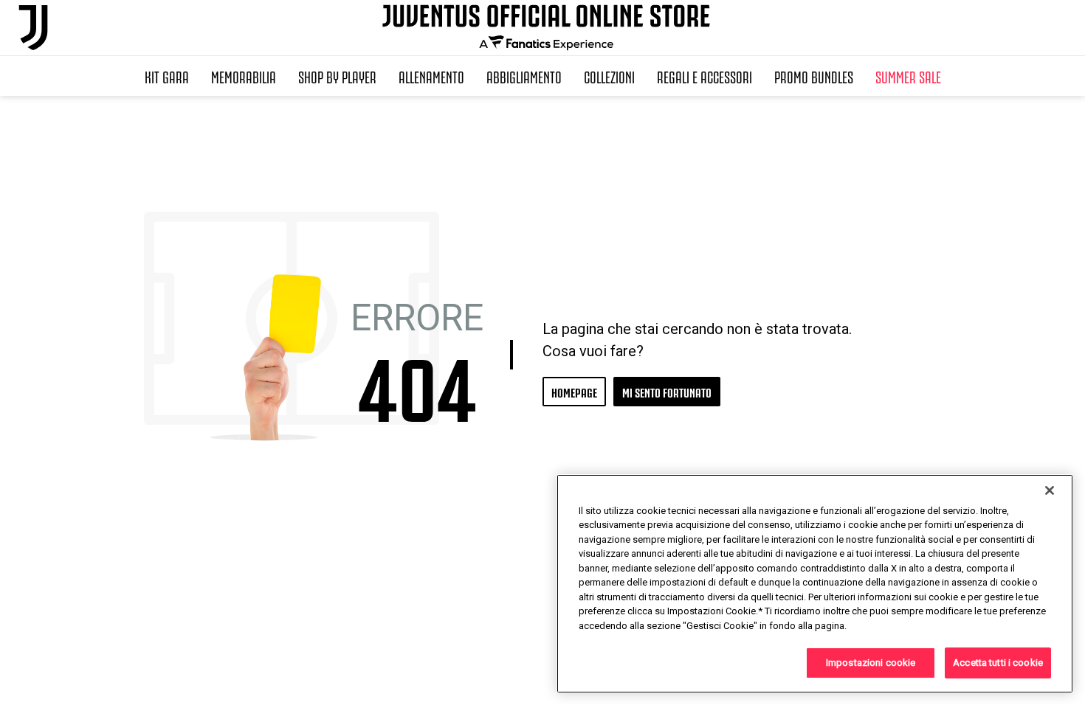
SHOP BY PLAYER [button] (337, 76)
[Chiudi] (1049, 490)
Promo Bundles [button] (813, 76)
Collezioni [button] (609, 76)
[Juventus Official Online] (33, 27)
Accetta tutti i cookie (998, 662)
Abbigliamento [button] (524, 76)
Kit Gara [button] (167, 76)
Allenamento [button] (431, 76)
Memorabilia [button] (243, 76)
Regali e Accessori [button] (704, 76)
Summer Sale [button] (908, 76)
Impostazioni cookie (870, 662)
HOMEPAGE (574, 391)
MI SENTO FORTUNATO (667, 391)
